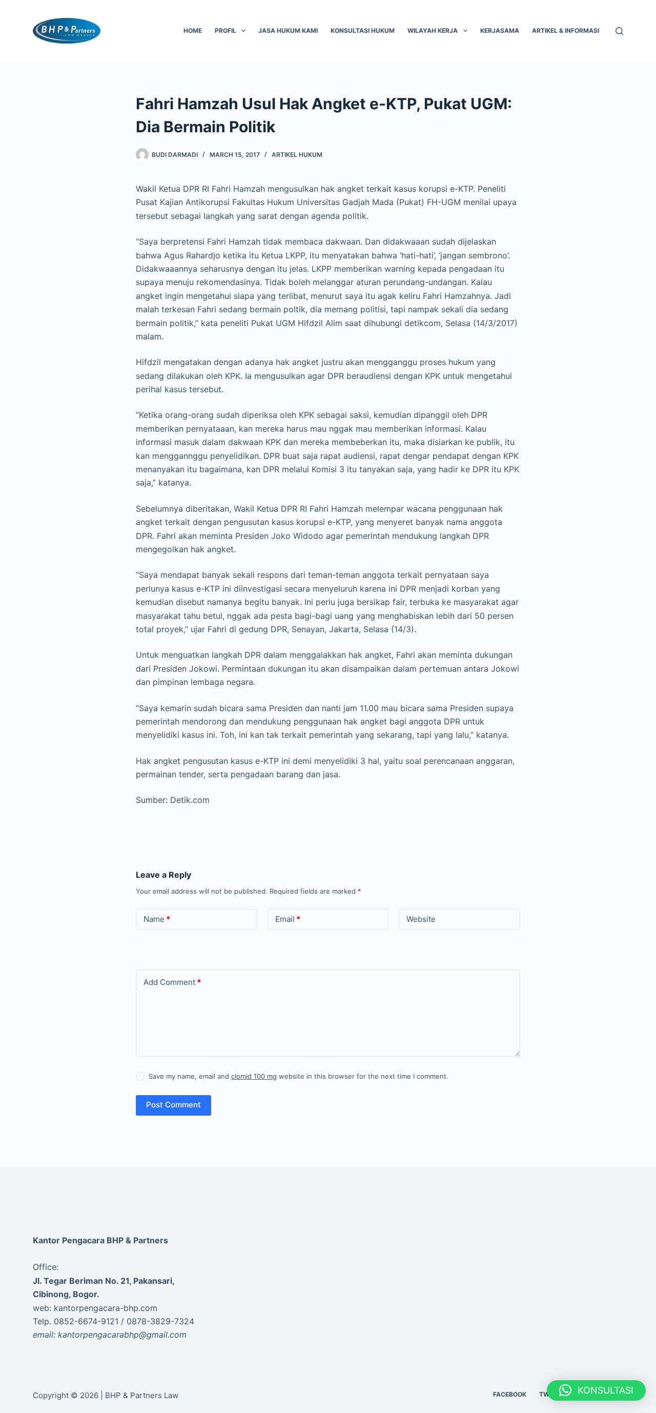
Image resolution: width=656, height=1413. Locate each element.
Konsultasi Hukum (363, 30)
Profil (225, 30)
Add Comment (172, 982)
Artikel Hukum (297, 154)
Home (192, 30)
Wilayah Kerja (432, 30)
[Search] (619, 31)
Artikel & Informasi (565, 30)
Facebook (509, 1394)
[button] (596, 1390)
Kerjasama (499, 30)
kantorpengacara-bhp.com (105, 1308)
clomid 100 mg (254, 1076)
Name (157, 919)
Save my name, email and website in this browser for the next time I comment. (298, 1076)
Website (421, 919)
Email (287, 919)
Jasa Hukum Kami (288, 30)
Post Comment (173, 1104)
